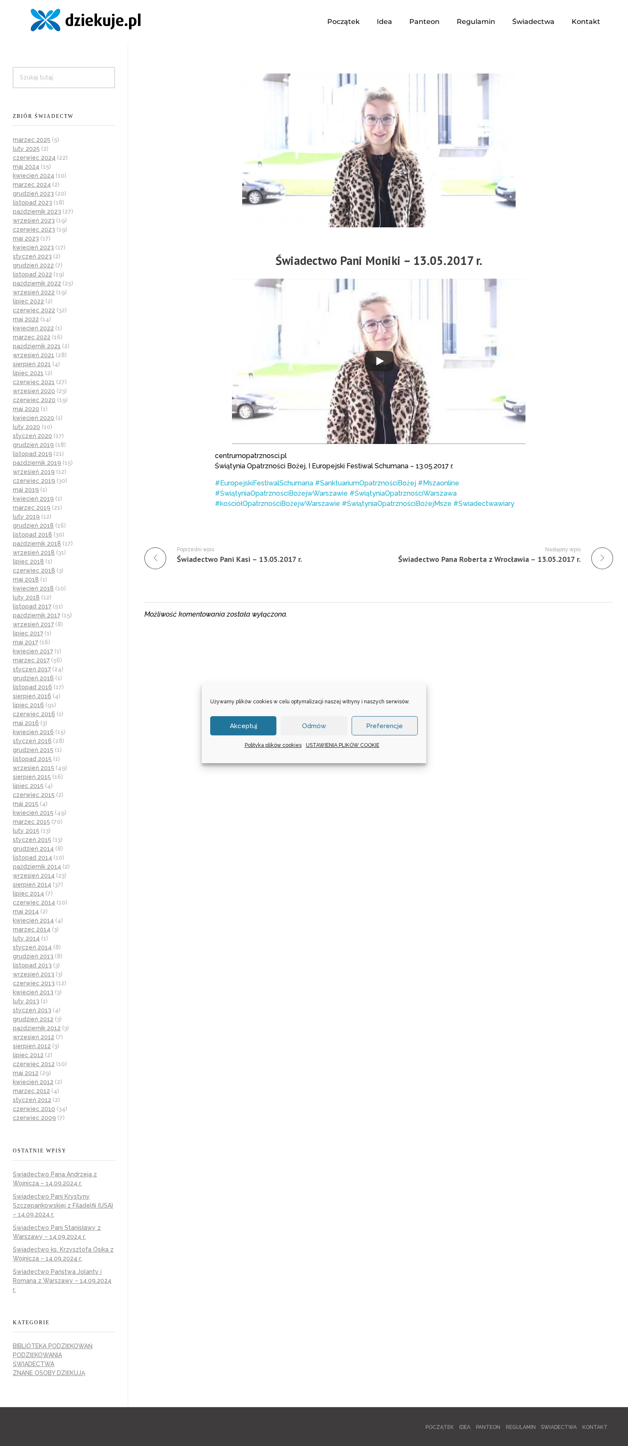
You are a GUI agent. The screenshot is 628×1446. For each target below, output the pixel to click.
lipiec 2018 (28, 561)
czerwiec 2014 (34, 902)
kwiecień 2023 (33, 247)
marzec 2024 (32, 184)
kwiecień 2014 (33, 920)
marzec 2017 (31, 660)
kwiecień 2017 (33, 651)
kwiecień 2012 (33, 1082)
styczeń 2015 (32, 839)
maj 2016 (26, 723)
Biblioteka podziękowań (53, 1346)
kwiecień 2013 (33, 992)
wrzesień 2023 (34, 220)
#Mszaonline (438, 483)
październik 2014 (37, 866)
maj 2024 (26, 166)
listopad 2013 (32, 965)
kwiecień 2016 (33, 732)
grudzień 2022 (33, 265)
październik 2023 (37, 211)
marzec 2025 (31, 139)
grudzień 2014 (33, 848)
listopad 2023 (32, 202)
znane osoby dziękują (49, 1373)
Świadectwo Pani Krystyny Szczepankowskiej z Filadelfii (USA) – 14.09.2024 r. (63, 1205)
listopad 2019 (32, 453)
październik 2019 (37, 462)
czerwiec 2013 (34, 983)
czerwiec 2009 (34, 1117)
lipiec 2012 (28, 1055)
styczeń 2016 (32, 741)
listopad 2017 (32, 606)
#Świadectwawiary (483, 504)
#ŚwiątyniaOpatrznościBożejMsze (397, 504)
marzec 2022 (31, 337)
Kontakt (586, 22)
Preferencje (384, 726)
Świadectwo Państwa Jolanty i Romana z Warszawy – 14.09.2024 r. (62, 1280)
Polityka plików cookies (273, 745)
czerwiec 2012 (34, 1064)
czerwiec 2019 (34, 480)
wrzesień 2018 (34, 552)
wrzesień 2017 (33, 624)
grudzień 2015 (33, 750)
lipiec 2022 (28, 301)
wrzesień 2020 (34, 391)
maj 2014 (26, 911)
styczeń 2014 (32, 947)
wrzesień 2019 (34, 471)
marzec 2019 (31, 507)
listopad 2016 (32, 687)
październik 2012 (37, 1028)
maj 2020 (26, 409)
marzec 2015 (31, 821)
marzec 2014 (31, 929)
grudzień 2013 (33, 956)
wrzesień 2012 (33, 1037)
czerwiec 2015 (34, 794)
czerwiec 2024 (34, 157)
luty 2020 (26, 426)
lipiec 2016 (28, 705)
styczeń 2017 (32, 669)
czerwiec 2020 (34, 400)
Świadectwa (533, 22)
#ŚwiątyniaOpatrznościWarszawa (403, 493)
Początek (343, 22)
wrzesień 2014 (34, 875)
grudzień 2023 (33, 193)
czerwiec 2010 (34, 1108)
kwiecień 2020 (33, 417)
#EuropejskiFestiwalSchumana (264, 483)
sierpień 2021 (32, 364)
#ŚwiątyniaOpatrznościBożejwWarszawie (281, 493)
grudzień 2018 (33, 525)
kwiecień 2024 (33, 175)
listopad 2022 (32, 274)
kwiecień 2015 (33, 812)
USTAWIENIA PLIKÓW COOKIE (342, 745)
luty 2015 (26, 830)
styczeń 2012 (32, 1099)
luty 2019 (26, 516)
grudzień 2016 (33, 678)
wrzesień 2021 (33, 355)
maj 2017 (25, 642)
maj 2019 (26, 489)
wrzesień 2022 (34, 292)
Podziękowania (37, 1355)
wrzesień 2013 (33, 974)
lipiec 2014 (28, 893)
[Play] (379, 361)
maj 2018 (26, 579)
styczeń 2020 (32, 435)
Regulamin (476, 22)
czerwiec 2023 (34, 229)
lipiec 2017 (28, 633)
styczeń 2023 (32, 256)
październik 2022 (37, 283)
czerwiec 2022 (34, 310)
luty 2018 (26, 597)
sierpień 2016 (32, 696)
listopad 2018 (32, 534)
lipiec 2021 (28, 373)
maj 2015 (25, 803)
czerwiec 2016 (34, 714)
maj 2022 (26, 319)
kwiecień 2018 (33, 588)
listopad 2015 (32, 758)
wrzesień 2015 (33, 767)
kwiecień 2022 (33, 328)
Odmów (314, 726)
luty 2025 (26, 148)
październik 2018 (37, 543)
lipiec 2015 (28, 785)
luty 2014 (26, 938)
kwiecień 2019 (33, 498)
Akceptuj (243, 726)
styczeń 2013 (32, 1010)
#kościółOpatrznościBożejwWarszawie (277, 504)
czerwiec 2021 (34, 382)
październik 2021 (37, 346)
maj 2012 (25, 1073)
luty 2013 (26, 1001)
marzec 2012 (31, 1090)
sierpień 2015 (32, 776)
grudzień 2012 (33, 1019)
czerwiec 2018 (34, 570)
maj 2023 (26, 238)
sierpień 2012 (32, 1046)
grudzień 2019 (33, 444)
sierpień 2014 (32, 884)
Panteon (424, 22)
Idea (384, 22)
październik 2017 (36, 615)
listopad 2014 (32, 857)
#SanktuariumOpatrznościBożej (365, 483)
